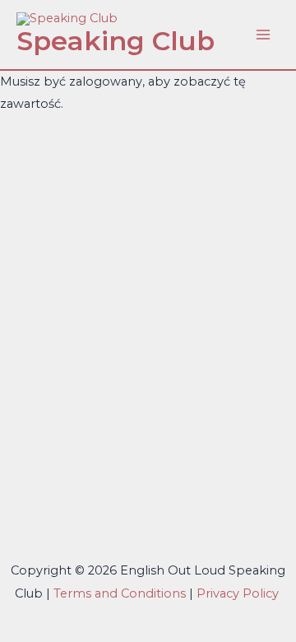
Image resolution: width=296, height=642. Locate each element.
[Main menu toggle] (263, 34)
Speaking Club (115, 41)
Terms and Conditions (119, 593)
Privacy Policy (239, 593)
